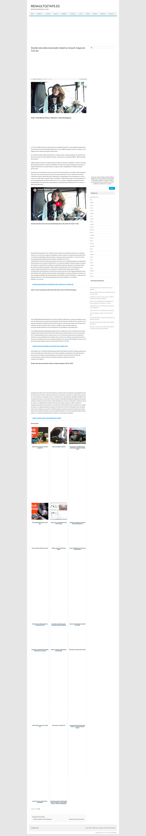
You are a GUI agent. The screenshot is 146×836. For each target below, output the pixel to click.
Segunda (92, 270)
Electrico (92, 229)
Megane (73, 13)
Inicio (32, 13)
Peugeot (92, 254)
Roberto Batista (37, 79)
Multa (91, 251)
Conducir (92, 213)
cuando (92, 218)
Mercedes (92, 246)
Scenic (87, 13)
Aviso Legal (88, 828)
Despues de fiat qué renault (77, 819)
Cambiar (64, 13)
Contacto (111, 13)
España (91, 232)
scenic (91, 268)
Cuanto (91, 221)
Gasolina (92, 235)
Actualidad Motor (94, 197)
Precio (91, 259)
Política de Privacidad (109, 828)
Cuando (95, 13)
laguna (91, 240)
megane (92, 243)
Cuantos (55, 13)
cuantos (92, 224)
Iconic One (98, 832)
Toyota (91, 276)
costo (91, 216)
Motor (91, 248)
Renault (39, 13)
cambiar (92, 202)
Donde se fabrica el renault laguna (42, 819)
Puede (91, 262)
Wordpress (114, 832)
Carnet (91, 205)
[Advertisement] (73, 30)
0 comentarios (83, 79)
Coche (91, 208)
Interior (92, 238)
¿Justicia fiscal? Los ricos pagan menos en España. (102, 310)
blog (91, 199)
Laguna (48, 13)
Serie (91, 273)
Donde (91, 227)
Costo (81, 13)
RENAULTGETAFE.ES (45, 6)
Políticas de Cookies (98, 828)
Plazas (91, 257)
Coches (91, 210)
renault (38, 808)
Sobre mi (102, 13)
